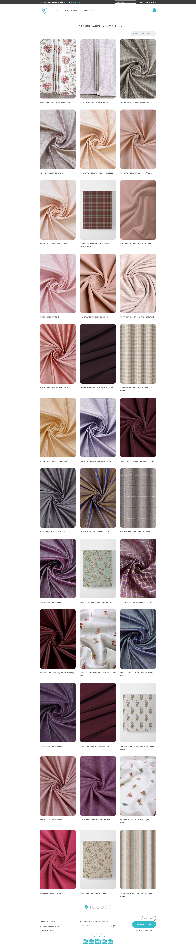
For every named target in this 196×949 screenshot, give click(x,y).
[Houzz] (103, 935)
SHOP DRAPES (76, 2)
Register (153, 2)
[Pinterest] (98, 935)
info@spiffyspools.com (144, 930)
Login (147, 2)
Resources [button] (75, 10)
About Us (87, 10)
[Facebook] (93, 935)
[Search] (137, 2)
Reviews (65, 10)
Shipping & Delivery (47, 922)
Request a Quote (144, 924)
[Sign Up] (113, 926)
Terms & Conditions (48, 931)
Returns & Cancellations (50, 926)
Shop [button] (56, 10)
